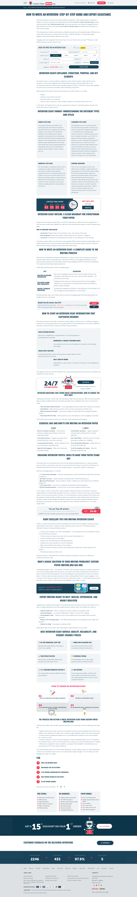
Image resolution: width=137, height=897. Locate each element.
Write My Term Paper (28, 878)
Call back (80, 3)
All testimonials (105, 843)
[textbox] (91, 59)
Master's (86, 55)
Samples (75, 868)
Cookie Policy (60, 890)
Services (31, 868)
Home (25, 868)
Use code (104, 826)
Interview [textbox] (85, 51)
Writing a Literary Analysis (51, 880)
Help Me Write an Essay (72, 876)
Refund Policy (53, 890)
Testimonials (91, 868)
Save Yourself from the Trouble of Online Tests (78, 878)
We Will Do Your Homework (51, 878)
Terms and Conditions (36, 890)
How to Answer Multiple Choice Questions (33, 880)
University (76, 55)
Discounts (60, 868)
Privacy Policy (45, 890)
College (66, 55)
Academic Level (43, 55)
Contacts (104, 868)
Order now (101, 2)
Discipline (77, 59)
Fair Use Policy (67, 890)
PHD (95, 55)
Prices (53, 868)
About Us (67, 868)
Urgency (45, 59)
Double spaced (94, 62)
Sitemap (111, 868)
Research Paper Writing (50, 876)
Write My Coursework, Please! (74, 880)
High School (55, 55)
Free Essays (82, 868)
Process (38, 868)
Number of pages (43, 62)
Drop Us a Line (96, 882)
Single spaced (86, 62)
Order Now (46, 868)
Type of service (43, 52)
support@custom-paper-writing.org (85, 386)
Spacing (77, 62)
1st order (80, 47)
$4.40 (90, 511)
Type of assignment (73, 52)
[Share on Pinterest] (64, 787)
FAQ (98, 868)
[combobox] (90, 52)
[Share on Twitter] (61, 787)
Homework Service (28, 876)
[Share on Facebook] (57, 787)
